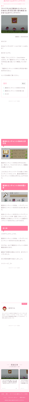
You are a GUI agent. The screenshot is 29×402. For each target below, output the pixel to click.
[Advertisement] (14, 118)
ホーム (5, 397)
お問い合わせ (22, 397)
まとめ (7, 94)
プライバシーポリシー (13, 397)
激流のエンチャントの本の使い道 (14, 91)
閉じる (23, 83)
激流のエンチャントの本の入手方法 (15, 87)
